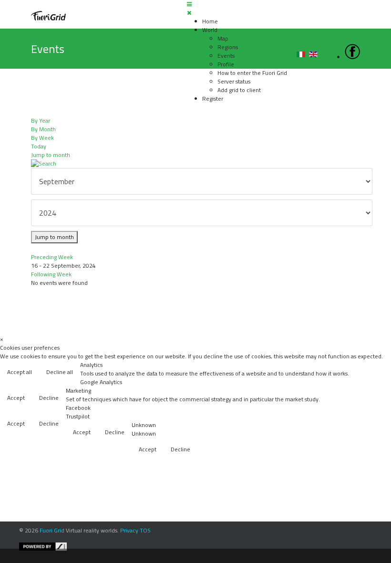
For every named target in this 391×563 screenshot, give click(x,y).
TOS (145, 530)
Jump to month (50, 154)
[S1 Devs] (202, 546)
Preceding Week (52, 256)
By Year (40, 120)
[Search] (195, 163)
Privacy (129, 530)
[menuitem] (210, 21)
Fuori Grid (52, 530)
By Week (42, 137)
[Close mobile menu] (189, 12)
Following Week (51, 274)
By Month (43, 129)
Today (38, 146)
